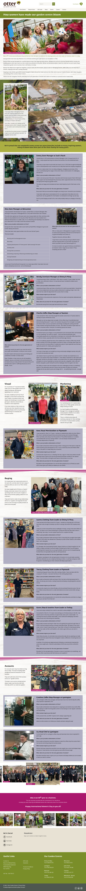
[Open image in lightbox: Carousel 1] (6, 824)
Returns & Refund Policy (9, 863)
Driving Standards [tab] (11, 256)
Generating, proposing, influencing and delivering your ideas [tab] (22, 253)
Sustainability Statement (9, 865)
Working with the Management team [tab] (16, 238)
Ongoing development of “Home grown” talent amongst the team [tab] (23, 244)
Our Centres (6, 868)
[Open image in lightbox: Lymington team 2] (81, 781)
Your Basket (76, 4)
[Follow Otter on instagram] (81, 889)
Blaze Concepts (21, 887)
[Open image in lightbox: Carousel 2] (49, 826)
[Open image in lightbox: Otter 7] (76, 824)
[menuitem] (23, 9)
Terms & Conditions (28, 867)
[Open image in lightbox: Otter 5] (34, 824)
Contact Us (6, 861)
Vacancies (25, 863)
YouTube (9, 841)
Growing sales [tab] (10, 247)
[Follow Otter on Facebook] (76, 889)
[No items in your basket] (81, 3)
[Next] (83, 774)
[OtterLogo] (12, 4)
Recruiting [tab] (9, 241)
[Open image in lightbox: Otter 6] (62, 824)
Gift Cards (25, 861)
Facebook (9, 837)
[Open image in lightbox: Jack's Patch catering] (58, 783)
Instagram (9, 845)
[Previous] (3, 774)
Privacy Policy (26, 869)
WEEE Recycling (7, 867)
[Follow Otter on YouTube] (78, 889)
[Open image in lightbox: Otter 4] (20, 824)
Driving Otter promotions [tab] (13, 250)
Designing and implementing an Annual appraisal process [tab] (21, 260)
